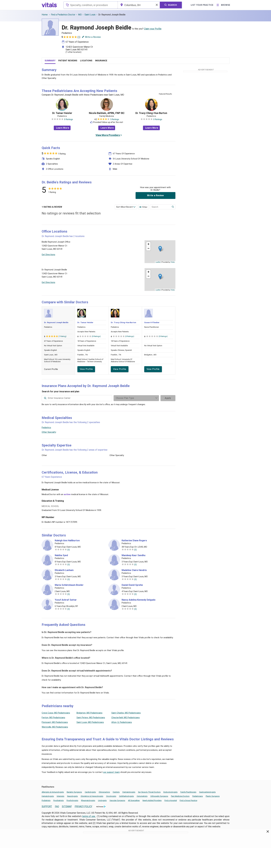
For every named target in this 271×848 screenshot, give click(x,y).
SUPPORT (47, 806)
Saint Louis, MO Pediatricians (90, 722)
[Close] (268, 832)
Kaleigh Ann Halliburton (67, 540)
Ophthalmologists (126, 796)
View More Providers (108, 135)
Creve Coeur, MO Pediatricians (56, 713)
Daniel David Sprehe (132, 585)
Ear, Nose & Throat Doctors (149, 792)
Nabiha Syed (61, 555)
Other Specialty (49, 432)
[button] (160, 249)
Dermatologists (128, 792)
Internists (60, 796)
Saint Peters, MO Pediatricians (91, 717)
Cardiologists (90, 792)
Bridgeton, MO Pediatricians (89, 713)
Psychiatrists (58, 800)
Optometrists (142, 796)
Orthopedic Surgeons (159, 796)
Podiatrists (46, 800)
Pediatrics (46, 427)
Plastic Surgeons (213, 796)
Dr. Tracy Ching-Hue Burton (151, 113)
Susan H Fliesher (151, 322)
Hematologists (48, 796)
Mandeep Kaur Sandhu (133, 555)
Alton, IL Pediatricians (121, 722)
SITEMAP (67, 806)
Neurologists (72, 796)
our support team (111, 772)
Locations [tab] (86, 60)
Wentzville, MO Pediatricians (55, 727)
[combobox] (91, 5)
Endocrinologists (170, 792)
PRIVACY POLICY (83, 806)
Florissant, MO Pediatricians (55, 722)
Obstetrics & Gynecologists (92, 796)
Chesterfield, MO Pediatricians (125, 717)
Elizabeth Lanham (64, 570)
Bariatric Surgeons (74, 792)
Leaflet (158, 262)
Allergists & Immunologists (53, 792)
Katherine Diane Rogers (134, 540)
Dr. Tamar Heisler (62, 113)
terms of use (89, 816)
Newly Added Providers (152, 800)
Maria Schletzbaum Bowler (69, 585)
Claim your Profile (152, 28)
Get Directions (48, 254)
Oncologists (111, 796)
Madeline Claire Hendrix (134, 570)
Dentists (116, 792)
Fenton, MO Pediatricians (53, 717)
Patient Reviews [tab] (67, 60)
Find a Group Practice (188, 800)
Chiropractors (104, 792)
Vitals (173, 262)
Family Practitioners (188, 792)
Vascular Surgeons (117, 800)
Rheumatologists (88, 800)
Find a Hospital (170, 800)
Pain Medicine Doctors (180, 796)
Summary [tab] (50, 60)
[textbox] (91, 5)
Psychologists (72, 800)
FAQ (57, 806)
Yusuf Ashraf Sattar (66, 600)
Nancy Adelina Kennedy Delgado (138, 600)
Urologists (102, 800)
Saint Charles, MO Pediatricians (126, 713)
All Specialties (134, 800)
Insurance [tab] (101, 60)
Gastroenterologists (207, 792)
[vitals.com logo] (49, 5)
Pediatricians (197, 796)
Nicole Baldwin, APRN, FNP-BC (106, 113)
